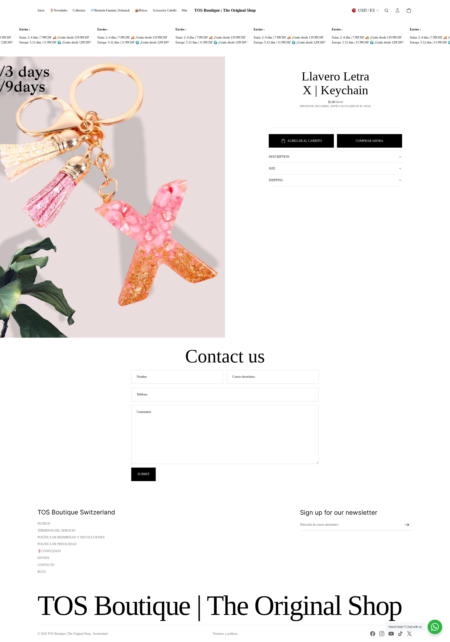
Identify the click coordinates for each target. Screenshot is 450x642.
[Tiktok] (400, 634)
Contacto (46, 565)
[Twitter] (409, 634)
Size (272, 168)
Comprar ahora (369, 140)
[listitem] (184, 10)
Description (279, 157)
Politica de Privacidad (57, 544)
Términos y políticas (225, 633)
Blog (42, 572)
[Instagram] (382, 634)
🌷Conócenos (49, 551)
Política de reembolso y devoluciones (71, 537)
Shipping (276, 180)
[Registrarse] (407, 524)
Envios (43, 558)
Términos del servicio (57, 530)
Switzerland (100, 633)
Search (44, 523)
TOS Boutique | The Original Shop (69, 633)
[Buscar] (386, 10)
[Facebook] (373, 634)
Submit (143, 474)
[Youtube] (391, 634)
